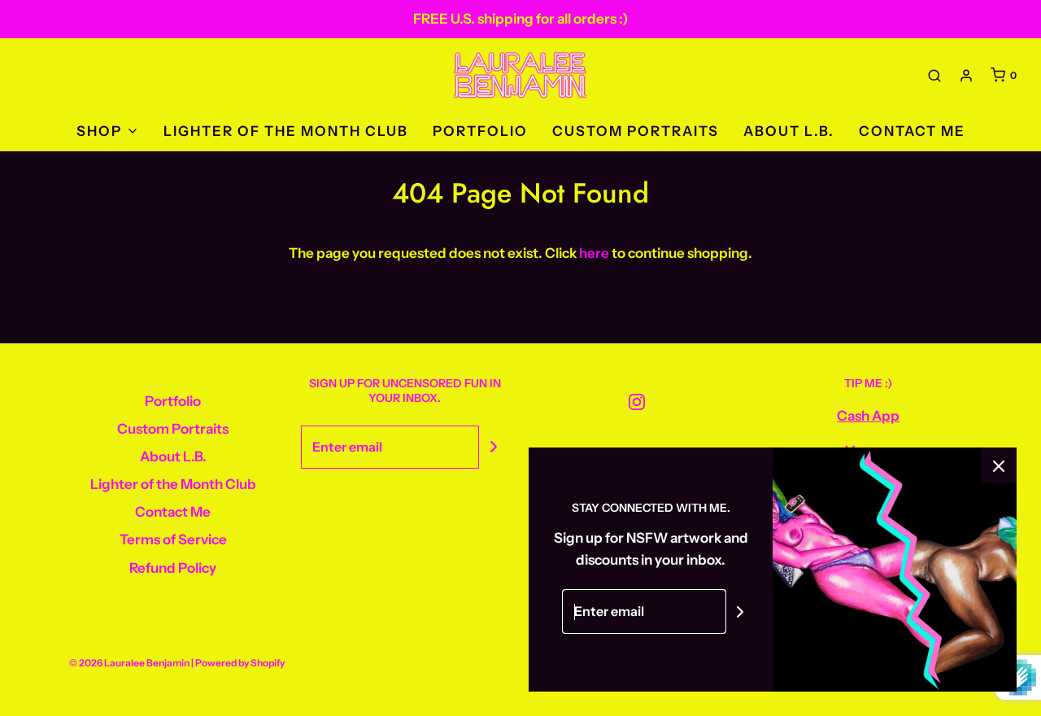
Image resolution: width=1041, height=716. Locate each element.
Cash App (868, 416)
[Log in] (966, 75)
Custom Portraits (635, 131)
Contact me (912, 131)
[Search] (934, 75)
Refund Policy (172, 568)
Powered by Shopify (240, 663)
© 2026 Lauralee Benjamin (129, 663)
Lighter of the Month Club (285, 131)
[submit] (493, 446)
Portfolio (480, 131)
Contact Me (173, 512)
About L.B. (788, 131)
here (594, 253)
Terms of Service (173, 539)
